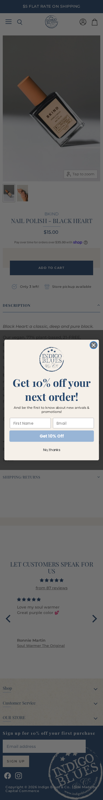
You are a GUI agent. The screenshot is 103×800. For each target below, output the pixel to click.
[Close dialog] (93, 345)
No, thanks (51, 449)
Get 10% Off (51, 436)
